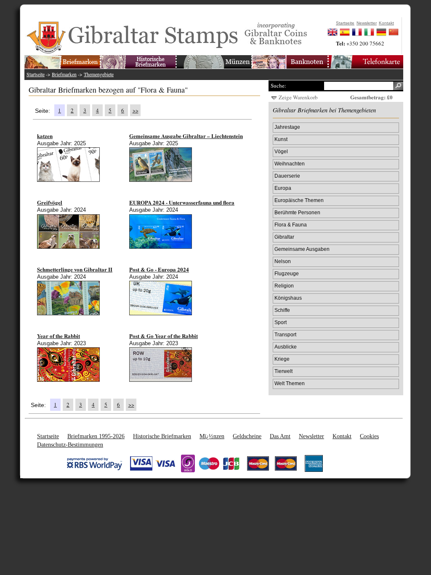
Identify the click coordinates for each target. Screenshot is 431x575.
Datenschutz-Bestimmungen (70, 444)
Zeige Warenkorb (298, 97)
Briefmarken (64, 74)
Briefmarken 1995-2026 (96, 436)
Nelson (282, 261)
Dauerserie (287, 175)
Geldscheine (247, 436)
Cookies (369, 436)
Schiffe (282, 310)
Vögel (281, 151)
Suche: (278, 85)
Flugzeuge (286, 273)
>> (135, 110)
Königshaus (288, 298)
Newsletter (311, 436)
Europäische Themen (299, 200)
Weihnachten (289, 163)
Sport (280, 322)
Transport (285, 334)
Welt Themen (289, 383)
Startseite (36, 74)
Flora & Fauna (290, 224)
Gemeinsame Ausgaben (302, 249)
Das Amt (280, 436)
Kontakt (342, 436)
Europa (282, 188)
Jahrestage (287, 127)
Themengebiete (99, 74)
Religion (284, 285)
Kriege (282, 359)
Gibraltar (284, 237)
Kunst (280, 139)
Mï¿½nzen (212, 436)
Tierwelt (283, 371)
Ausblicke (285, 346)
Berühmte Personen (297, 212)
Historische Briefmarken (162, 436)
